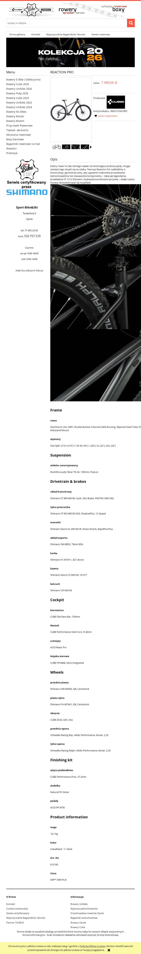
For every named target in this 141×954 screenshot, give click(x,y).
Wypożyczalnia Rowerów (83, 908)
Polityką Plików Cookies (92, 946)
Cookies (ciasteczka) (17, 908)
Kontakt (10, 904)
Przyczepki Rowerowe (19, 125)
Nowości (11, 148)
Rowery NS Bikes (16, 111)
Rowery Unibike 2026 (19, 88)
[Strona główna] (70, 9)
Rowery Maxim (15, 121)
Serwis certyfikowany (17, 913)
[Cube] (116, 102)
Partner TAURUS (15, 922)
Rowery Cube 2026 (17, 84)
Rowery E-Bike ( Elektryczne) (23, 79)
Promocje (12, 153)
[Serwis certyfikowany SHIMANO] (27, 177)
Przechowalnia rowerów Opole (87, 913)
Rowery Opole (78, 922)
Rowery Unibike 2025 (19, 102)
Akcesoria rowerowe (18, 134)
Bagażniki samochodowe (83, 917)
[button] (91, 147)
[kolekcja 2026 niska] (70, 52)
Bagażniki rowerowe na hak (23, 144)
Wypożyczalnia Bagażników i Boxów (25, 917)
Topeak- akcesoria (17, 130)
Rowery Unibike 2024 (19, 107)
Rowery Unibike (79, 904)
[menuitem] (17, 34)
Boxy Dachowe (15, 139)
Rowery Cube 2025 (17, 98)
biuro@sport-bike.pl (32, 270)
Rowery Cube (77, 927)
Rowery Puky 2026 (17, 93)
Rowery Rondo (15, 116)
